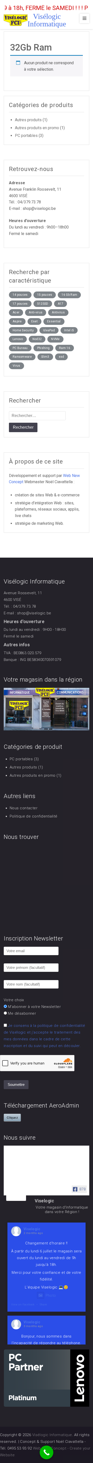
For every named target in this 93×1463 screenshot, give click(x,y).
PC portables (26, 135)
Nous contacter (23, 808)
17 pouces (20, 303)
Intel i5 (69, 330)
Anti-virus (35, 312)
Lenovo (18, 339)
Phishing (43, 348)
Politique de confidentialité (34, 816)
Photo (51, 1295)
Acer (16, 312)
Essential (54, 321)
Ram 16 (64, 348)
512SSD (42, 303)
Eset (34, 321)
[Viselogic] (16, 1195)
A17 (60, 303)
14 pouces (20, 294)
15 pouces (44, 294)
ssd (61, 356)
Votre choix (14, 1000)
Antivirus (58, 312)
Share (43, 1304)
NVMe (55, 339)
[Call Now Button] (46, 1452)
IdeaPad (49, 330)
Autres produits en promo (37, 127)
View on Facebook (22, 1304)
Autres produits (28, 119)
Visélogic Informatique (47, 20)
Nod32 (37, 339)
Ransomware (22, 356)
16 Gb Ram (69, 294)
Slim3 (45, 356)
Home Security (23, 330)
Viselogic (32, 1229)
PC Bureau (20, 348)
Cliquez (12, 1117)
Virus (16, 365)
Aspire (17, 321)
